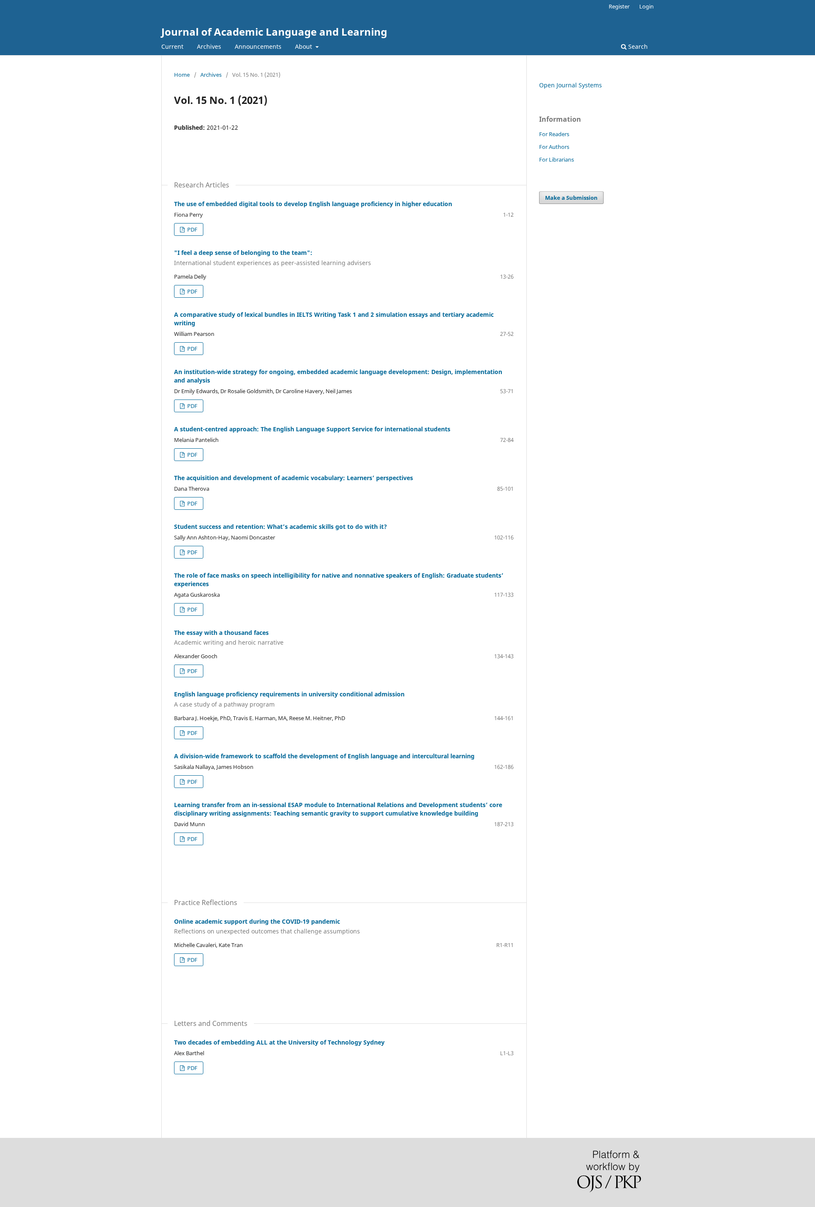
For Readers (554, 134)
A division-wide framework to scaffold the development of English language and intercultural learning (324, 756)
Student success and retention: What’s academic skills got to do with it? (280, 526)
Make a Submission (571, 197)
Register (619, 6)
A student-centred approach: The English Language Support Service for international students (312, 429)
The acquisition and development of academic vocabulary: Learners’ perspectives (293, 478)
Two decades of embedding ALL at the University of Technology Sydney (279, 1042)
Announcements (258, 46)
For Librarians (556, 159)
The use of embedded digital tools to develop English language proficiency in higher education (313, 204)
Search (637, 46)
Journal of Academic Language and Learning (274, 32)
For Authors (554, 147)
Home (182, 74)
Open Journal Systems (570, 85)
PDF (191, 229)
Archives (209, 46)
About (304, 46)
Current (172, 46)
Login (646, 6)
